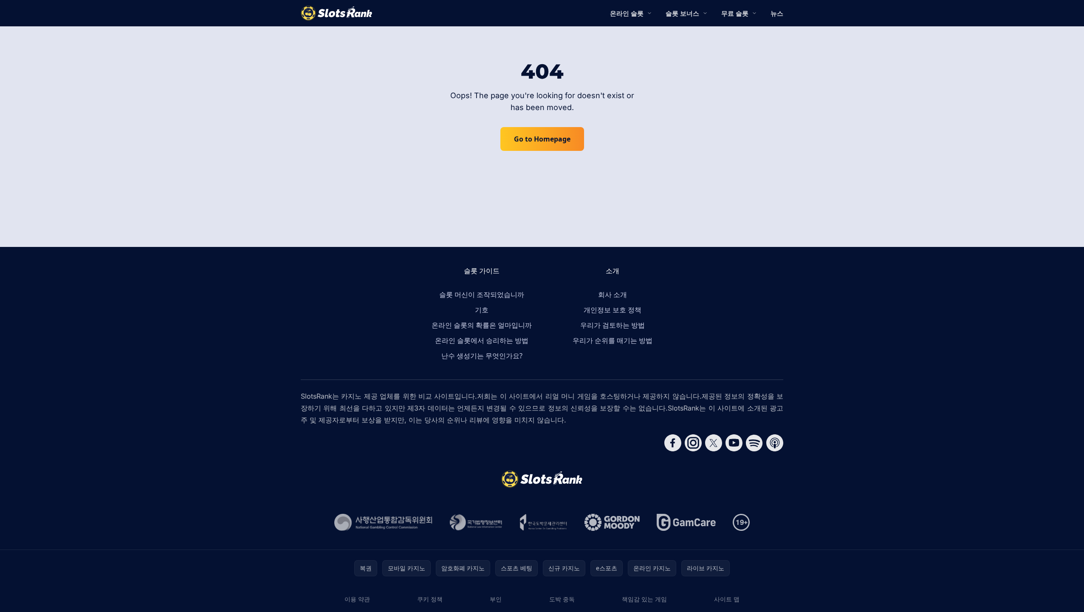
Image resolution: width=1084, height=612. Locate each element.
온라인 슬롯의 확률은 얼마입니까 (482, 325)
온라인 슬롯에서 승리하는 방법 (481, 340)
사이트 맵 (727, 599)
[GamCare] (686, 522)
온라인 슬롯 (627, 13)
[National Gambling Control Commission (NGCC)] (383, 522)
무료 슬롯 (734, 13)
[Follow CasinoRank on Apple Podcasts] (774, 442)
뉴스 (777, 13)
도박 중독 (562, 599)
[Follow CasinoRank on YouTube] (733, 442)
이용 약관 (357, 599)
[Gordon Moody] (612, 522)
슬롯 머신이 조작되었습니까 (481, 294)
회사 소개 (612, 294)
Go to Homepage (542, 139)
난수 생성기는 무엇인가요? (481, 355)
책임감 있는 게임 (644, 599)
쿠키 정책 (430, 599)
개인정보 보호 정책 (612, 309)
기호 (481, 309)
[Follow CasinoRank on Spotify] (754, 442)
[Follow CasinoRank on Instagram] (693, 442)
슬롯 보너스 (682, 13)
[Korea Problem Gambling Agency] (543, 522)
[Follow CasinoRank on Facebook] (672, 442)
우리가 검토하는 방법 (612, 325)
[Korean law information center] (475, 522)
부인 (496, 599)
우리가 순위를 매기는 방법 (612, 340)
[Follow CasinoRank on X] (713, 442)
